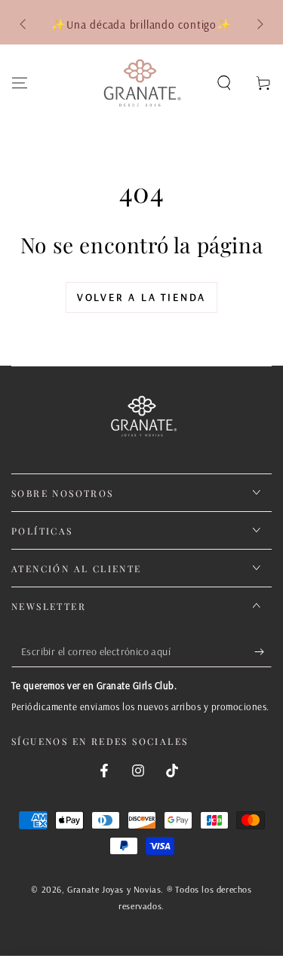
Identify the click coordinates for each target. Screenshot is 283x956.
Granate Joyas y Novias (114, 889)
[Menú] (19, 83)
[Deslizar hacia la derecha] (259, 24)
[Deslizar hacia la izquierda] (24, 24)
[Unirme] (263, 652)
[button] (224, 83)
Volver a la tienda (141, 297)
